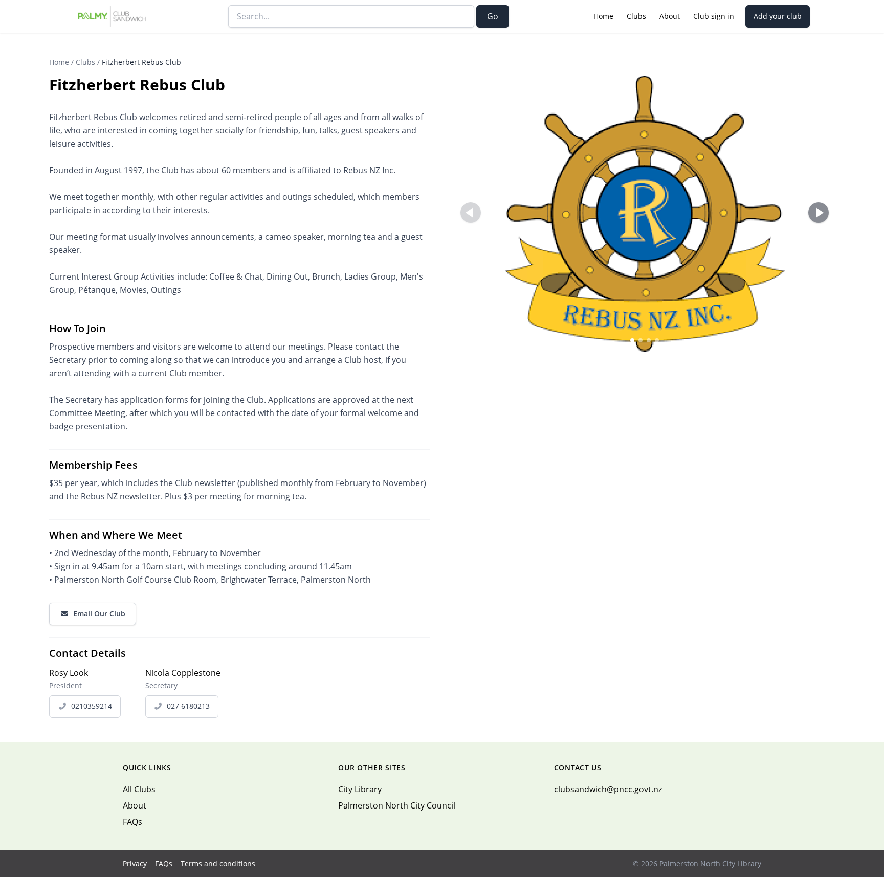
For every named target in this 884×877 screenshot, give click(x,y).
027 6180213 (188, 706)
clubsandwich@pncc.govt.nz (608, 789)
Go (492, 16)
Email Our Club (99, 613)
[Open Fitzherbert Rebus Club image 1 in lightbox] (644, 214)
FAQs (132, 821)
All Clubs (139, 789)
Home (603, 16)
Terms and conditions (218, 863)
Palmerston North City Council (396, 805)
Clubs (636, 16)
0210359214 (91, 706)
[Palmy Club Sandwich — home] (112, 16)
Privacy (135, 863)
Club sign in (713, 16)
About (669, 16)
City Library (360, 789)
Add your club (778, 16)
